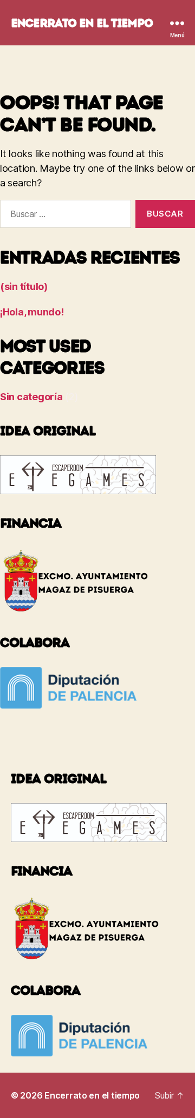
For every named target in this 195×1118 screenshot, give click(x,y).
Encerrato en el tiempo (82, 23)
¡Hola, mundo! (32, 312)
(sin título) (24, 286)
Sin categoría (31, 396)
